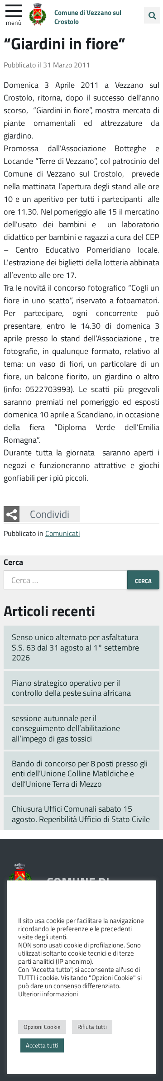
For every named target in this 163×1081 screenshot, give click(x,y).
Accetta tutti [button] (42, 1045)
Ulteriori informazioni (48, 994)
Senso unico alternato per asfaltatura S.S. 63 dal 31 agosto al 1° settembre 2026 (75, 647)
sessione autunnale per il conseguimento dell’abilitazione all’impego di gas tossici (66, 728)
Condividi (49, 514)
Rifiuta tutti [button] (92, 1027)
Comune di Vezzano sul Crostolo (87, 16)
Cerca (13, 562)
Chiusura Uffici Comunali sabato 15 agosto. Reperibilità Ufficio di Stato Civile (81, 813)
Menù (13, 22)
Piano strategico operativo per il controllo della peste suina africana (71, 687)
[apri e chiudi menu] (14, 10)
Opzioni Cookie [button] (42, 1027)
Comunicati (62, 533)
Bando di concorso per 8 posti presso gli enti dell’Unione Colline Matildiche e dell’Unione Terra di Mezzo (80, 773)
